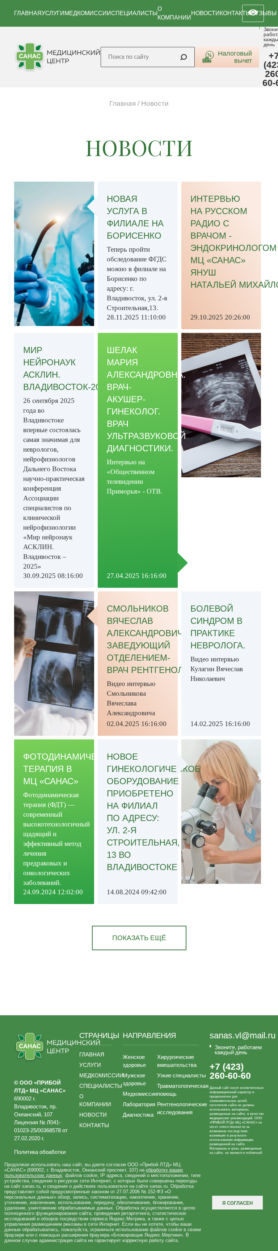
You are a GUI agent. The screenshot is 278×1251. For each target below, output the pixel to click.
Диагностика (138, 1115)
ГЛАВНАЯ (28, 13)
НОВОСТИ (205, 13)
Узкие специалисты (181, 1075)
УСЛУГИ (53, 13)
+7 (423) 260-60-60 (230, 1071)
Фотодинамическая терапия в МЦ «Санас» (71, 769)
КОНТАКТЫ (235, 13)
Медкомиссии (140, 1094)
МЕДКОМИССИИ (87, 13)
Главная (122, 103)
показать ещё (139, 938)
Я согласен (237, 1203)
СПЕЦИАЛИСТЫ (134, 13)
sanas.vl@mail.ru (242, 1035)
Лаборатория (139, 1104)
